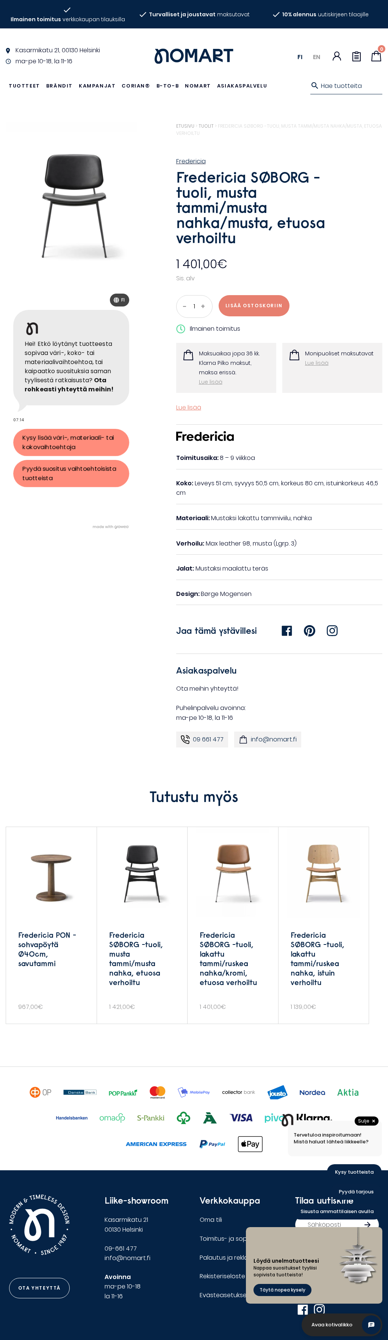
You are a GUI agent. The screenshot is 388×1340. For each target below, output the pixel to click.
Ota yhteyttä (39, 1288)
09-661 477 (121, 1248)
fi (299, 57)
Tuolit (206, 126)
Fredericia (191, 161)
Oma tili (211, 1219)
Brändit (59, 85)
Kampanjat (97, 85)
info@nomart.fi (274, 739)
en (316, 57)
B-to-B (167, 85)
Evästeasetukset (224, 1295)
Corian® (136, 85)
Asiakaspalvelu (242, 85)
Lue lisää (210, 382)
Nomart (198, 85)
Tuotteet (24, 85)
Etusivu (185, 126)
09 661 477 (208, 739)
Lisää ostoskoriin (254, 305)
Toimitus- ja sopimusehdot (239, 1238)
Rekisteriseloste (222, 1276)
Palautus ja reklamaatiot (236, 1257)
